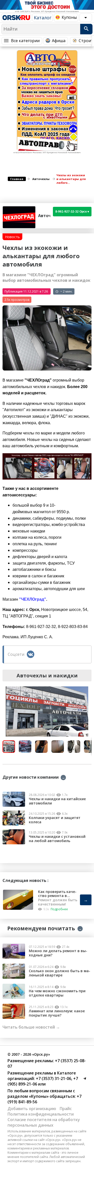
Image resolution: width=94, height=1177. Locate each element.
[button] (87, 691)
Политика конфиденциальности (41, 1114)
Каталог (42, 18)
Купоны (69, 17)
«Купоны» (39, 1096)
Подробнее (59, 909)
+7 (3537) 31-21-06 (53, 1078)
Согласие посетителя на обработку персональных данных (44, 1122)
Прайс (66, 1108)
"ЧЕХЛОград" (32, 599)
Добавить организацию (32, 1108)
